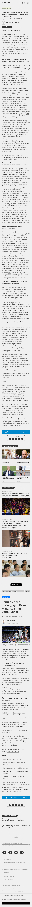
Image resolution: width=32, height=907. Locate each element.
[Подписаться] (29, 845)
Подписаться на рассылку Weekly (12, 843)
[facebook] (4, 852)
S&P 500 (4, 27)
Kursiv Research (8, 879)
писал (21, 787)
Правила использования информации (15, 862)
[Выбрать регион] (22, 3)
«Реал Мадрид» (7, 649)
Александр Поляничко (13, 22)
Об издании (7, 859)
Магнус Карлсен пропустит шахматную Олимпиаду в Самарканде (16, 826)
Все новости (6, 591)
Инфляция (9, 27)
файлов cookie (21, 899)
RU (26, 3)
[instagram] (10, 852)
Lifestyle (6, 597)
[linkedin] (22, 852)
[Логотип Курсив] (6, 2)
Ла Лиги (23, 651)
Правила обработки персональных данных (16, 869)
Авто (14, 591)
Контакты (6, 872)
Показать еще (16, 584)
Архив (5, 866)
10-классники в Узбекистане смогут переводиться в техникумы (14, 555)
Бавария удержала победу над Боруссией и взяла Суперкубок (15, 495)
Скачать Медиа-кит (9, 876)
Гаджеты (20, 591)
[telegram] (16, 852)
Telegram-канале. (13, 751)
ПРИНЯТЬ (16, 903)
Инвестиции (6, 8)
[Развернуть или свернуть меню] (29, 3)
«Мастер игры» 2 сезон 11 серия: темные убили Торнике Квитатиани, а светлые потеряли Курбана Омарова (16, 525)
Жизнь (27, 591)
